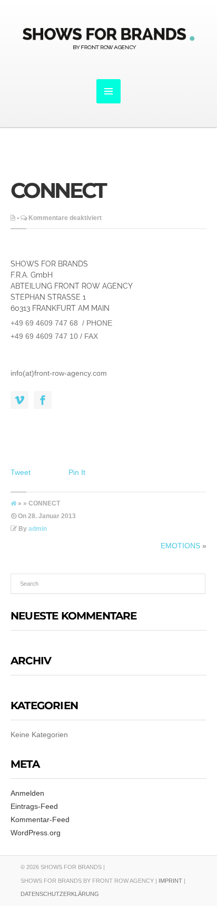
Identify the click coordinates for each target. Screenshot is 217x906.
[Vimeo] (19, 400)
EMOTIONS (180, 545)
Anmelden (27, 793)
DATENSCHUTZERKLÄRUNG (60, 894)
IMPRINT (170, 881)
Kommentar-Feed (40, 819)
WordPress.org (36, 832)
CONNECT (58, 190)
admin (37, 528)
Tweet (21, 472)
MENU (108, 91)
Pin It (76, 472)
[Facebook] (43, 400)
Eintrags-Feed (34, 806)
